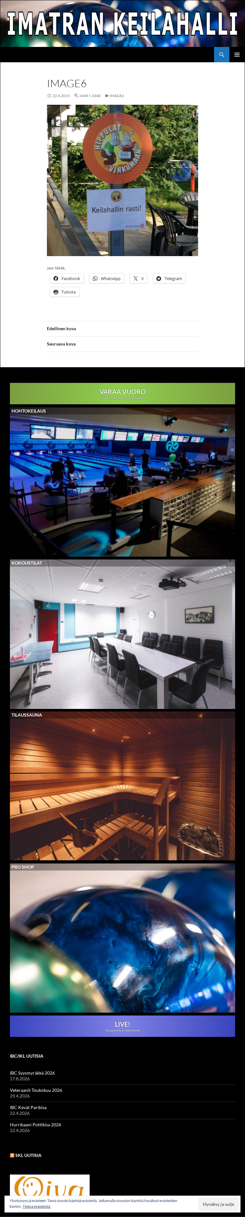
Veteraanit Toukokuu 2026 (36, 1090)
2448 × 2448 (89, 95)
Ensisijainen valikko (237, 54)
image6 (116, 95)
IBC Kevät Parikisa (28, 1107)
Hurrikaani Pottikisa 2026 (35, 1124)
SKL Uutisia (28, 1155)
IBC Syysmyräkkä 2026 (32, 1073)
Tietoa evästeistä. (37, 1206)
